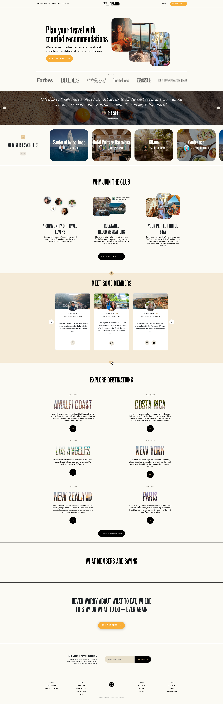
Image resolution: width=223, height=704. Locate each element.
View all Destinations (112, 533)
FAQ (81, 694)
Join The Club (177, 4)
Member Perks (81, 688)
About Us (81, 685)
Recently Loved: (72, 316)
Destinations (57, 4)
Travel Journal (51, 685)
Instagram (142, 685)
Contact (172, 685)
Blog (67, 4)
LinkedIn (141, 691)
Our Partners (81, 691)
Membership (42, 4)
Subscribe (142, 659)
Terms (172, 688)
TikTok (141, 688)
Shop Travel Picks (51, 688)
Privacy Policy (172, 691)
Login (164, 4)
